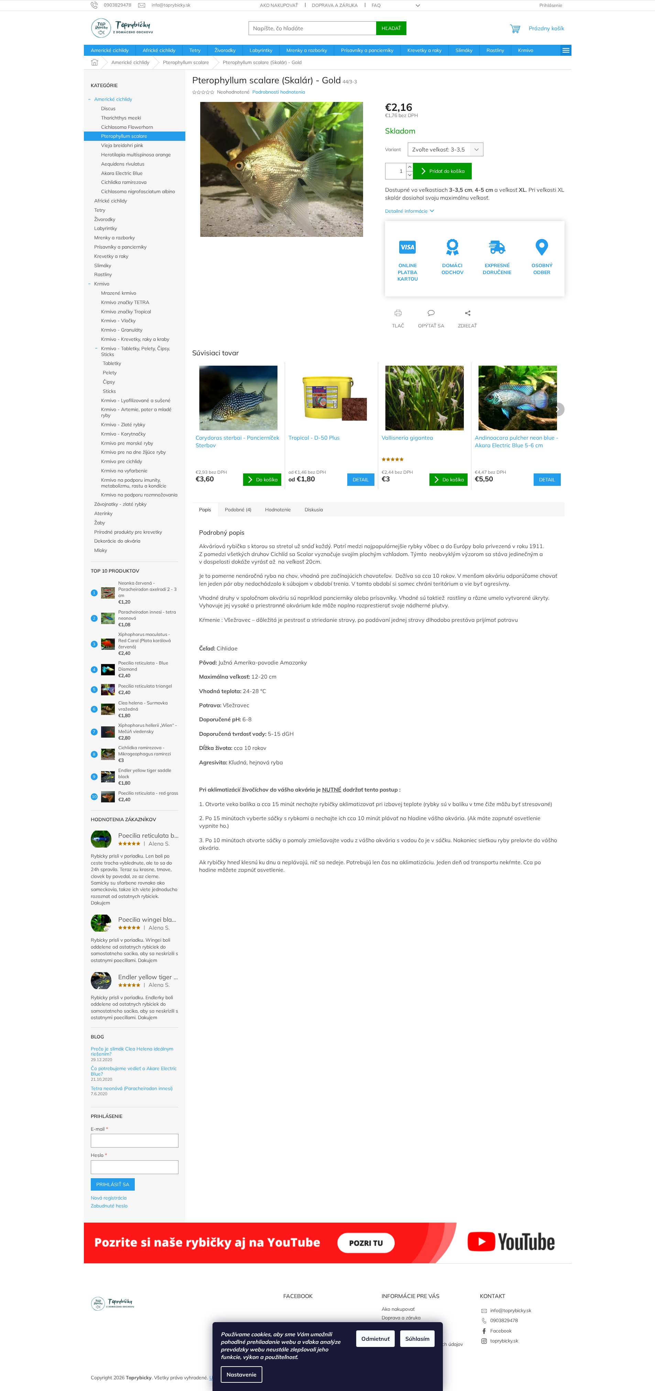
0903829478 (504, 1320)
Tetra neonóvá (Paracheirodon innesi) (132, 1088)
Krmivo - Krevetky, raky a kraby (135, 339)
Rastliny (103, 274)
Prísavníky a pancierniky (120, 247)
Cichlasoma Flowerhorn (127, 127)
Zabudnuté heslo (109, 1206)
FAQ (376, 5)
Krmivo (101, 284)
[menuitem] (109, 50)
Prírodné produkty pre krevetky (128, 532)
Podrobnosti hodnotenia (278, 92)
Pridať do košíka (447, 171)
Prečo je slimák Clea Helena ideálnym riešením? (132, 1051)
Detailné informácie (406, 211)
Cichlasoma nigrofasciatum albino (138, 191)
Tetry (99, 210)
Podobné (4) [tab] (238, 509)
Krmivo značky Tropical (126, 311)
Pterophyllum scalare (124, 136)
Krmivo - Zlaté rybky (123, 424)
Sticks (109, 391)
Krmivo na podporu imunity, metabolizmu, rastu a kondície (133, 483)
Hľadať (391, 28)
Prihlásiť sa (112, 1184)
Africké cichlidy (110, 201)
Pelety (110, 372)
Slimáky (102, 265)
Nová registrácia (109, 1198)
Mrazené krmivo (118, 293)
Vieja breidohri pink (122, 145)
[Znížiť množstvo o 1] (409, 175)
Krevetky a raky (111, 256)
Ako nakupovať (279, 5)
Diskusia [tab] (314, 509)
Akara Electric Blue (122, 173)
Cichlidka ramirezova (123, 182)
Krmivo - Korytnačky (123, 434)
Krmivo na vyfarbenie (124, 471)
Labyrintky (105, 228)
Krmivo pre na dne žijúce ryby (133, 452)
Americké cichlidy (113, 99)
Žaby (99, 523)
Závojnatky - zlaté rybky (120, 504)
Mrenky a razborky (114, 237)
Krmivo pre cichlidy (121, 461)
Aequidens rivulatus (122, 164)
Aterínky (103, 513)
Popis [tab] (205, 509)
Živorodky (104, 219)
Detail (361, 480)
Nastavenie (241, 1374)
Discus (108, 108)
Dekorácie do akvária (117, 541)
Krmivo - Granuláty (121, 330)
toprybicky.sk (504, 1341)
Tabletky (112, 363)
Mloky (100, 550)
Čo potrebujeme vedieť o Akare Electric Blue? (134, 1071)
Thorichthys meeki (121, 118)
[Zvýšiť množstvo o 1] (409, 167)
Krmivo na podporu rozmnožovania (139, 495)
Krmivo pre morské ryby (127, 443)
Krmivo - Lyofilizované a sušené (136, 400)
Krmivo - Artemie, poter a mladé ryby (136, 412)
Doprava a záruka (335, 5)
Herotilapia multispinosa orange (136, 154)
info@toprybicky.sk (510, 1310)
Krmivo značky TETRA (125, 302)
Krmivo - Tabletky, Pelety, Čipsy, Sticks (135, 351)
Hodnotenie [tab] (278, 509)
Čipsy (109, 382)
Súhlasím (417, 1338)
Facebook (501, 1331)
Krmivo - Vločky (118, 320)
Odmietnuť (375, 1338)
